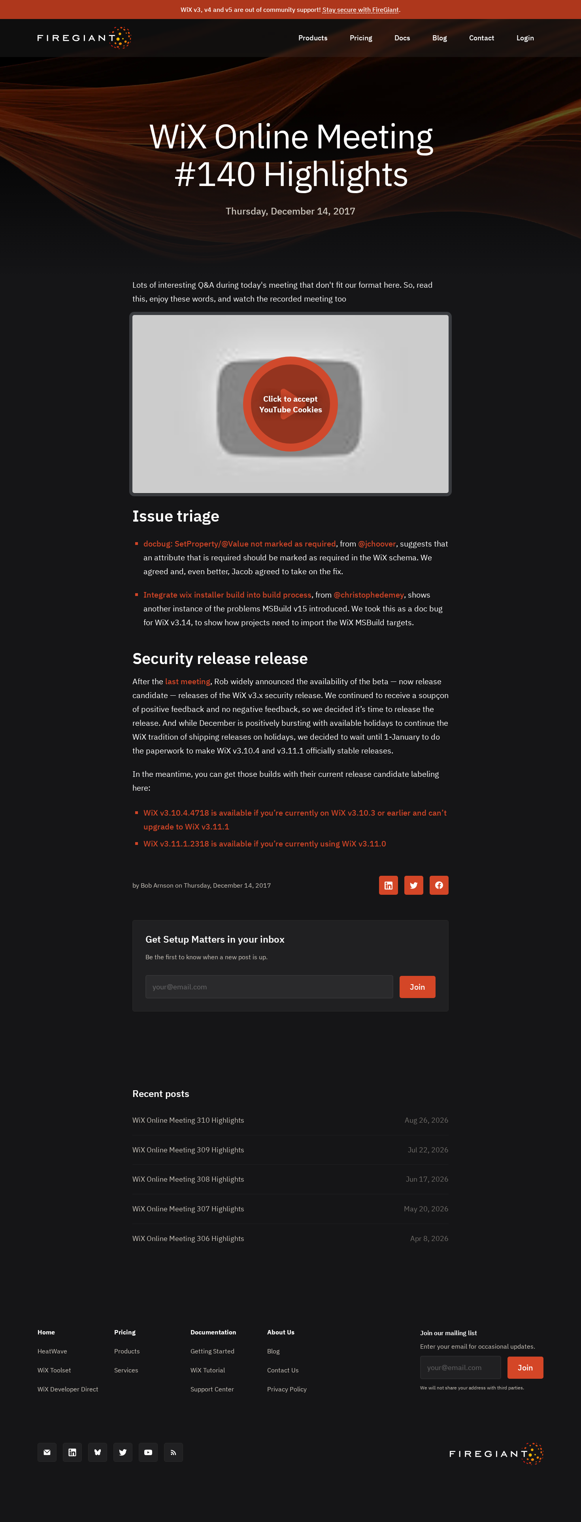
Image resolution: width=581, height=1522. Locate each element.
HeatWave (52, 1351)
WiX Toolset (54, 1370)
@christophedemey (369, 594)
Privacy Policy (287, 1389)
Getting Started (212, 1351)
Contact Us (283, 1370)
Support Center (212, 1389)
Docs (402, 37)
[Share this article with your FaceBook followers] (439, 885)
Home (46, 1332)
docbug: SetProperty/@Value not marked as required (239, 543)
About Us (280, 1332)
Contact (481, 37)
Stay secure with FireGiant (361, 9)
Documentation (213, 1332)
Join (417, 986)
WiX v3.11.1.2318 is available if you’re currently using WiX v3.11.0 (264, 843)
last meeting (187, 681)
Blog (439, 37)
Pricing (361, 37)
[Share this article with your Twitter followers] (413, 885)
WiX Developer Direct (68, 1389)
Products (313, 37)
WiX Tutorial (208, 1370)
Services (126, 1370)
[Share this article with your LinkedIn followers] (388, 885)
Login (525, 37)
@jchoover (377, 543)
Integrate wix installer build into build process (227, 594)
